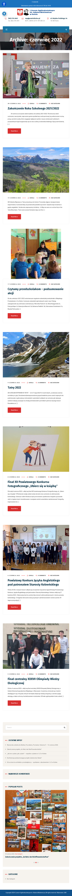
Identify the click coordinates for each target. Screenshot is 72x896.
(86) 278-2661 (13, 18)
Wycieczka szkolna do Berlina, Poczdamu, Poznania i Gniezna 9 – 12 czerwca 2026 (32, 745)
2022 (35, 44)
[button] (34, 845)
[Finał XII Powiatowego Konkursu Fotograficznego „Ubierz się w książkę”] (36, 449)
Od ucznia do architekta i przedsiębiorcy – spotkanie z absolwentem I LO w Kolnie (32, 762)
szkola (32, 103)
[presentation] (6, 845)
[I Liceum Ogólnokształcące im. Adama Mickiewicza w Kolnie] (36, 12)
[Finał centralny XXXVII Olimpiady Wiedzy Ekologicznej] (36, 646)
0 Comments (43, 103)
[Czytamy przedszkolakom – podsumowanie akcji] (36, 254)
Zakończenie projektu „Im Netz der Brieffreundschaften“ (24, 749)
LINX (65, 875)
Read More (14, 131)
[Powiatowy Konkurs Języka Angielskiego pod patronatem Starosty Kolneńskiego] (36, 547)
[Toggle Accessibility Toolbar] (4, 13)
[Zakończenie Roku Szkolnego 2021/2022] (36, 75)
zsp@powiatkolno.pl (32, 18)
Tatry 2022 (14, 387)
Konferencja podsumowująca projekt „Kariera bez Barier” (24, 758)
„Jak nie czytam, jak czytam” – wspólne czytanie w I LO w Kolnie (26, 753)
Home (28, 44)
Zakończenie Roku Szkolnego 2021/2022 (33, 108)
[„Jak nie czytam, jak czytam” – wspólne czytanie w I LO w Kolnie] (36, 812)
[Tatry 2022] (36, 354)
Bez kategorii (55, 103)
